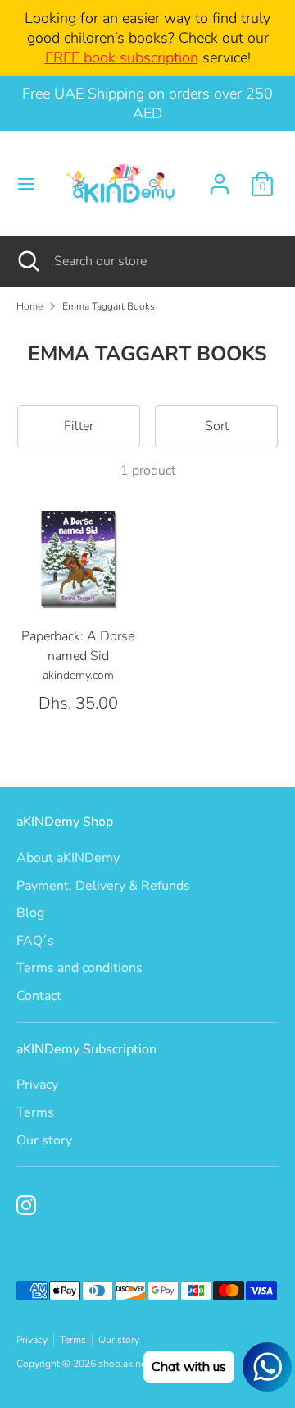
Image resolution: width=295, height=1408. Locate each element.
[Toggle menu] (22, 183)
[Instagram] (26, 1205)
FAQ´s (35, 941)
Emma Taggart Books (108, 306)
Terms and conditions (79, 968)
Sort (217, 426)
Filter (78, 426)
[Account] (219, 177)
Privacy (37, 1084)
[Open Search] (27, 261)
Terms (35, 1112)
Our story (44, 1140)
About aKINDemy (68, 858)
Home (29, 306)
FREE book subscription (121, 57)
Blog (30, 913)
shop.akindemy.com (141, 1363)
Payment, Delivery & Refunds (103, 886)
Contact (38, 996)
